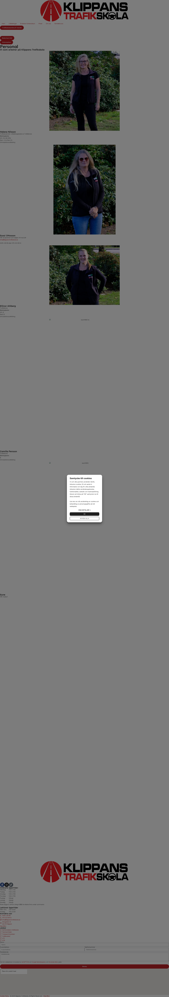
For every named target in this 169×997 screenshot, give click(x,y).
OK (84, 514)
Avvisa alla (84, 518)
